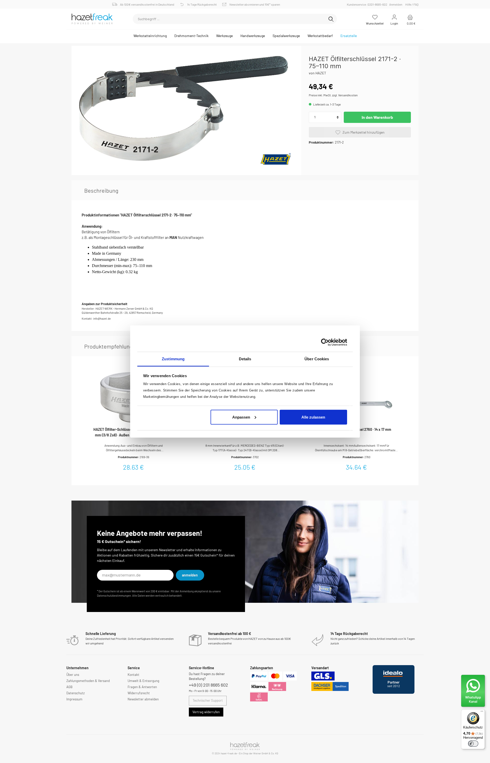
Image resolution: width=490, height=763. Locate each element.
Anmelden (395, 4)
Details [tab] (245, 359)
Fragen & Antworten (142, 687)
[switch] (473, 744)
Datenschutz (75, 693)
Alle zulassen (313, 417)
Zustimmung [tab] (173, 359)
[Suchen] (331, 19)
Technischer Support (208, 700)
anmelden (190, 575)
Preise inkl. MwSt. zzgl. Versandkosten (333, 95)
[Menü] (482, 712)
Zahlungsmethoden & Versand (88, 681)
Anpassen (241, 417)
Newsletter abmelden (143, 699)
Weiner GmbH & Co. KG (265, 753)
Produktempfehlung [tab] (108, 346)
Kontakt (133, 675)
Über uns (72, 675)
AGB (69, 687)
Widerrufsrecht (139, 693)
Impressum (74, 699)
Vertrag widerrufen (206, 712)
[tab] (101, 190)
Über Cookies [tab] (316, 359)
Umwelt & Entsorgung (143, 681)
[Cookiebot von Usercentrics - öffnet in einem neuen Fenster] (324, 342)
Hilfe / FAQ (412, 4)
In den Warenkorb (377, 117)
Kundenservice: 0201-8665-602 (368, 4)
